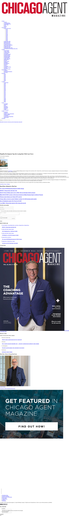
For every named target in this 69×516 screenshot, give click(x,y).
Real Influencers (6, 63)
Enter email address (5, 511)
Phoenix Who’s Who (7, 45)
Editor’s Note (6, 24)
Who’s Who (4, 27)
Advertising (6, 111)
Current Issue (6, 82)
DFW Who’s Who (7, 43)
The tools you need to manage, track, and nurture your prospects (13, 347)
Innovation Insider (7, 56)
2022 (7, 37)
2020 (7, 35)
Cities (3, 102)
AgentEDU (6, 70)
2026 (5, 74)
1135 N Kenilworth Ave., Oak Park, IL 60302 (9, 231)
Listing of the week (7, 58)
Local (5, 25)
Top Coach (6, 72)
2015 (7, 31)
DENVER (5, 106)
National (5, 26)
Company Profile (6, 52)
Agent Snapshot (6, 50)
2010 (5, 98)
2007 (5, 100)
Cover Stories (6, 53)
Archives (3, 81)
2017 (5, 91)
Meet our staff (6, 117)
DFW (5, 105)
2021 (7, 36)
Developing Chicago (7, 54)
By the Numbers (4, 225)
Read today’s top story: (11, 121)
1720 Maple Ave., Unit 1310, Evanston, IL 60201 (10, 235)
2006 (5, 101)
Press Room (4, 500)
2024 (7, 39)
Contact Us (6, 112)
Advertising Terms (5, 495)
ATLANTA (6, 103)
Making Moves (6, 59)
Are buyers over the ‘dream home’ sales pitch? (10, 243)
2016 (7, 32)
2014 (7, 30)
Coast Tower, (10, 170)
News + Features (7, 184)
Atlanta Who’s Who (7, 41)
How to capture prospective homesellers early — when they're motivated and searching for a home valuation (20, 343)
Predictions (6, 62)
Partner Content (6, 61)
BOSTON (5, 104)
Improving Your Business (8, 71)
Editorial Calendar (7, 114)
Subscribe (3, 118)
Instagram (3, 508)
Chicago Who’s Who (7, 28)
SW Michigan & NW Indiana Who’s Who (10, 48)
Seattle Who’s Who (7, 46)
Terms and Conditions (5, 496)
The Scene (5, 67)
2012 (5, 96)
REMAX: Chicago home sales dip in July (9, 227)
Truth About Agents (7, 68)
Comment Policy (4, 498)
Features (3, 49)
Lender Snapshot (6, 57)
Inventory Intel (4, 237)
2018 (5, 90)
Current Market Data (7, 23)
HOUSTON (6, 107)
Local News (2, 184)
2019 (7, 34)
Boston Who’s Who (7, 42)
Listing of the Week (5, 229)
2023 (7, 38)
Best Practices (4, 69)
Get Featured (6, 115)
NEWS (3, 21)
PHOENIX (6, 108)
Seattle (5, 109)
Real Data (3, 73)
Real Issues (6, 64)
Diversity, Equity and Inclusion (9, 113)
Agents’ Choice (6, 51)
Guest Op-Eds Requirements (8, 116)
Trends (13, 241)
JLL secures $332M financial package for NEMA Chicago (12, 239)
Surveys (5, 65)
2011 (5, 97)
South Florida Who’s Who (8, 47)
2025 (7, 40)
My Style (5, 60)
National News (21, 225)
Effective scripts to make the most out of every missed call (12, 339)
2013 (7, 29)
